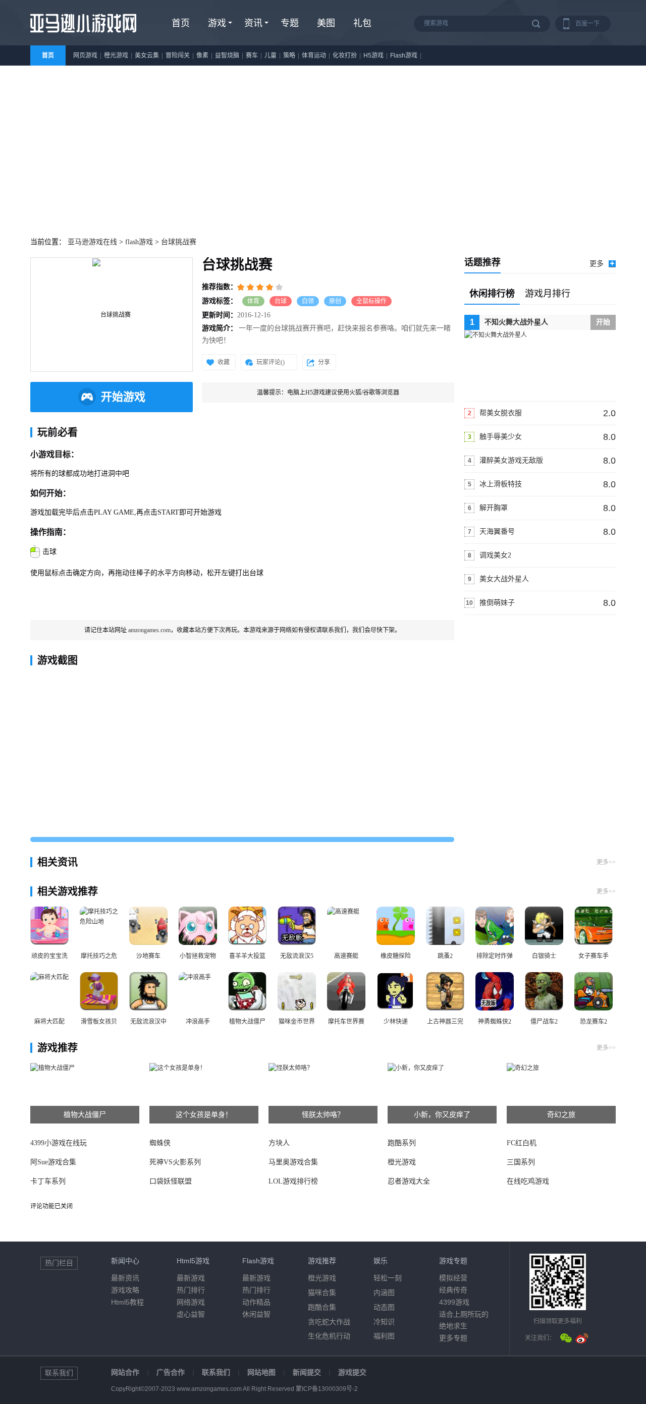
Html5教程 (127, 1302)
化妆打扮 (345, 55)
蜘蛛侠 (160, 1143)
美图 (326, 23)
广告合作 (170, 1372)
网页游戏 (85, 55)
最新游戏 (191, 1278)
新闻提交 (307, 1372)
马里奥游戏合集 (293, 1162)
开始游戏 (123, 396)
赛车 (252, 55)
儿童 (270, 55)
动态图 (384, 1307)
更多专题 (453, 1338)
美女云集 (147, 55)
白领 (308, 301)
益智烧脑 (227, 55)
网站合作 (125, 1372)
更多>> (606, 862)
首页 (181, 23)
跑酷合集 (322, 1307)
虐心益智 (191, 1314)
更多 (596, 263)
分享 (324, 362)
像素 (202, 55)
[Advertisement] (323, 141)
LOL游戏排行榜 (293, 1181)
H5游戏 (373, 55)
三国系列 (521, 1162)
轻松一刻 (387, 1278)
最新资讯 (125, 1278)
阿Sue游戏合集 (53, 1162)
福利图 (384, 1336)
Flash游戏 (403, 55)
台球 (281, 301)
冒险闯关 (178, 55)
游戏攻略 (125, 1290)
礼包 (362, 23)
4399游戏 (454, 1302)
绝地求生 (453, 1326)
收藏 (224, 362)
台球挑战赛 (178, 242)
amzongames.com (149, 630)
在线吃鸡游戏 (528, 1181)
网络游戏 (191, 1302)
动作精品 (256, 1302)
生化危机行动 (329, 1336)
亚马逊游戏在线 (92, 242)
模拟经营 (453, 1278)
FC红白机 (521, 1143)
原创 (335, 301)
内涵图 (384, 1292)
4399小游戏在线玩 (58, 1143)
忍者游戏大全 (409, 1181)
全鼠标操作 (371, 301)
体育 (253, 301)
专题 (290, 23)
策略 (289, 55)
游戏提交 (352, 1372)
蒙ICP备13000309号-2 (327, 1388)
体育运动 (314, 55)
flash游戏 (139, 242)
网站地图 (261, 1372)
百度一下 (587, 23)
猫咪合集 (322, 1292)
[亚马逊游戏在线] (83, 36)
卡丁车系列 (48, 1181)
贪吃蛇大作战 (329, 1322)
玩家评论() (270, 362)
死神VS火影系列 (175, 1162)
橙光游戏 (116, 55)
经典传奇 (453, 1290)
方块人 (279, 1143)
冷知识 (384, 1322)
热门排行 (191, 1290)
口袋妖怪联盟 (170, 1181)
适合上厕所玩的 (464, 1314)
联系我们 (216, 1372)
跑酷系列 (402, 1143)
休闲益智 (256, 1314)
